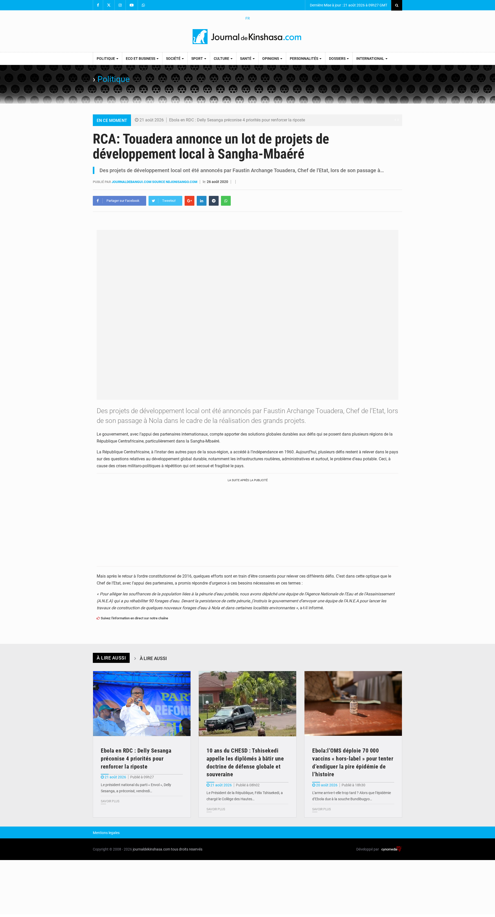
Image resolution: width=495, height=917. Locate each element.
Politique (106, 58)
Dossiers (337, 58)
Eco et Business (141, 58)
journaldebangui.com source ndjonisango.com (155, 182)
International (370, 58)
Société (173, 58)
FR (247, 18)
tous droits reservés (186, 849)
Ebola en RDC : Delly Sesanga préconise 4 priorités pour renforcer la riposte (237, 120)
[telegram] (214, 201)
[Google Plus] (189, 201)
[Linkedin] (202, 201)
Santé (246, 58)
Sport (197, 58)
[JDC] (247, 36)
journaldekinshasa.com (151, 849)
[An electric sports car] (142, 703)
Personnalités (304, 58)
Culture (222, 58)
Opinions (271, 58)
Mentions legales (106, 833)
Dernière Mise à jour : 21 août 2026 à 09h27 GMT (348, 5)
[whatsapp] (226, 201)
